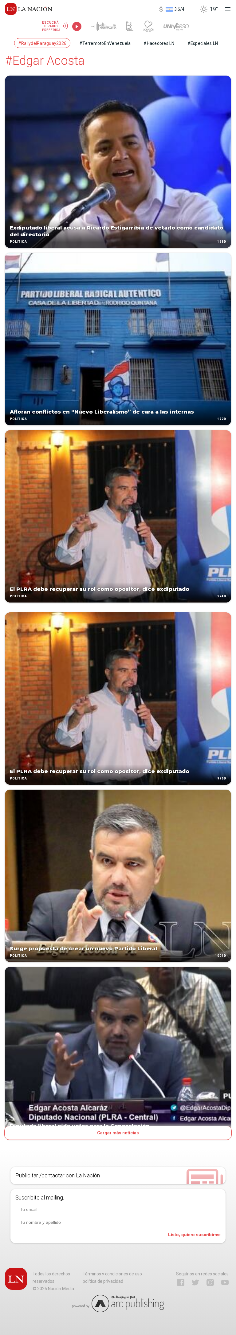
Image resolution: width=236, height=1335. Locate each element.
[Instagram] (210, 1282)
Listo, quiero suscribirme (194, 1234)
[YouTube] (225, 1282)
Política (18, 241)
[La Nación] (28, 9)
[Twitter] (195, 1282)
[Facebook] (181, 1282)
